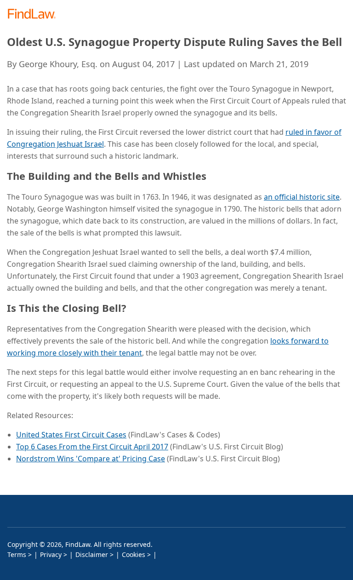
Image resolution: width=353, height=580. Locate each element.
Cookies (133, 554)
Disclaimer (91, 554)
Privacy (51, 554)
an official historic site (302, 197)
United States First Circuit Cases (71, 435)
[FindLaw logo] (35, 14)
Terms (16, 554)
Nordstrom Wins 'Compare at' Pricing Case (90, 459)
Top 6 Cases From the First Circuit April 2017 (92, 447)
